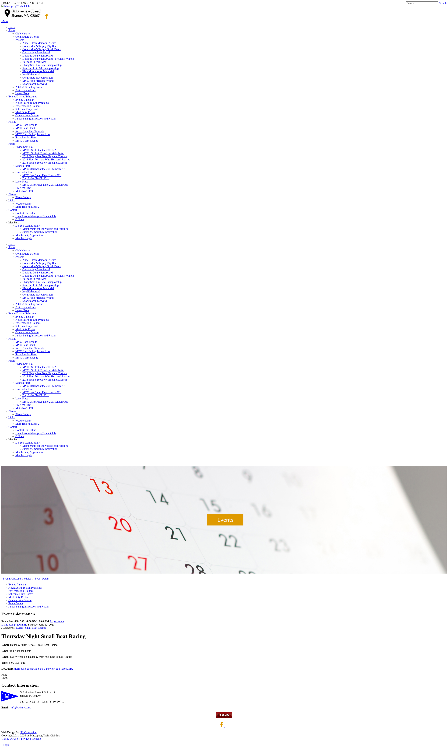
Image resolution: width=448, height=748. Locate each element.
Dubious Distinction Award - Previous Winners (48, 275)
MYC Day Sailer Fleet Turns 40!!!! (41, 392)
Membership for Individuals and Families (45, 445)
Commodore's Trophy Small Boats (41, 266)
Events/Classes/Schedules (22, 313)
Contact (12, 426)
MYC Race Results (26, 341)
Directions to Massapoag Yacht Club (35, 433)
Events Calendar (24, 316)
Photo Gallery (23, 414)
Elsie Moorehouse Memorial (38, 288)
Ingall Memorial (31, 291)
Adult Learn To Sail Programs (32, 319)
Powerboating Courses (27, 322)
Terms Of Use (10, 738)
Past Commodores (25, 307)
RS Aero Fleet (23, 404)
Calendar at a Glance (26, 332)
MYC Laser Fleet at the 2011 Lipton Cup (45, 401)
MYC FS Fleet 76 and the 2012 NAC (43, 370)
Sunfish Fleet (22, 382)
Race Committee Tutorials (29, 348)
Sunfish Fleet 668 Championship (40, 285)
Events (19, 627)
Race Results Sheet (26, 354)
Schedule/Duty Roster (27, 326)
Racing (12, 338)
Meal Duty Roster (25, 329)
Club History (22, 250)
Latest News (22, 310)
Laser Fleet (21, 398)
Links (11, 417)
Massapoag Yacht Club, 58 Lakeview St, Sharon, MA (43, 668)
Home (11, 244)
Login (6, 744)
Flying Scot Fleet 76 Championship (42, 281)
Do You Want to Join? (27, 442)
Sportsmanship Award (34, 300)
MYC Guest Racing (26, 357)
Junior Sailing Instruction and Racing (35, 335)
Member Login (23, 455)
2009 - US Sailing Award (29, 304)
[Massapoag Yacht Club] (15, 6)
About (11, 247)
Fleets (11, 360)
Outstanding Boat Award (36, 269)
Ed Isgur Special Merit (34, 278)
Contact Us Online (25, 430)
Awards (19, 256)
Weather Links (23, 420)
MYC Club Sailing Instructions (32, 351)
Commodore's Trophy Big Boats (40, 263)
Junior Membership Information (39, 448)
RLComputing (28, 732)
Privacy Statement (31, 738)
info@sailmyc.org (20, 707)
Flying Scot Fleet (24, 363)
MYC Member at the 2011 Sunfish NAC (45, 385)
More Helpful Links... (27, 423)
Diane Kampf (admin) (13, 624)
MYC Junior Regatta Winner (38, 297)
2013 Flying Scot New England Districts (44, 379)
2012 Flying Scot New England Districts (44, 373)
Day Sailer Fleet (24, 389)
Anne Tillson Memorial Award (39, 259)
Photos (12, 411)
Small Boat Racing (35, 627)
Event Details (15, 603)
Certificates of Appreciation (37, 294)
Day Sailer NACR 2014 (35, 395)
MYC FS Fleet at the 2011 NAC (40, 367)
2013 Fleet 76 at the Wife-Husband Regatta (46, 376)
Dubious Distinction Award (37, 272)
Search (443, 3)
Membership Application (29, 452)
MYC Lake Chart (25, 344)
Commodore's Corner (27, 253)
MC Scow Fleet (24, 407)
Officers (19, 436)
